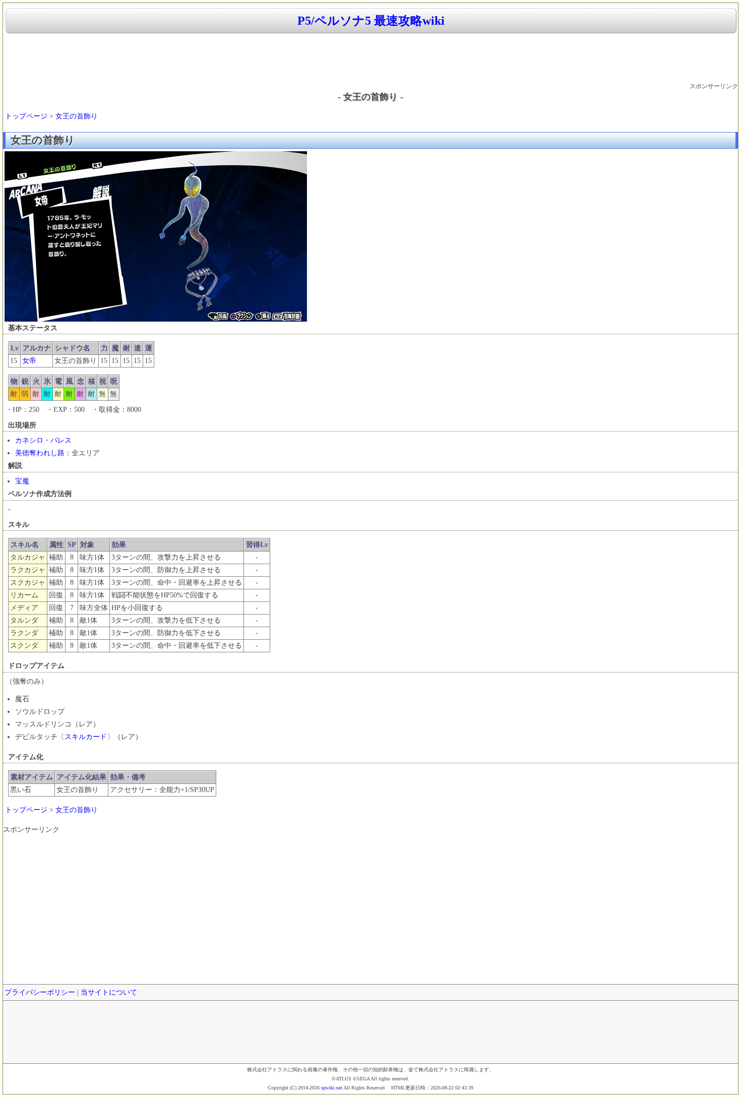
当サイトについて (109, 992)
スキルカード (86, 737)
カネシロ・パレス (43, 440)
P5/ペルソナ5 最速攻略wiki (371, 20)
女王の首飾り (76, 116)
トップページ (26, 116)
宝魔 (22, 481)
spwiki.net (331, 1087)
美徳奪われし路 (40, 453)
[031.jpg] (156, 319)
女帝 (29, 360)
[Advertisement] (370, 58)
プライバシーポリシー (40, 992)
